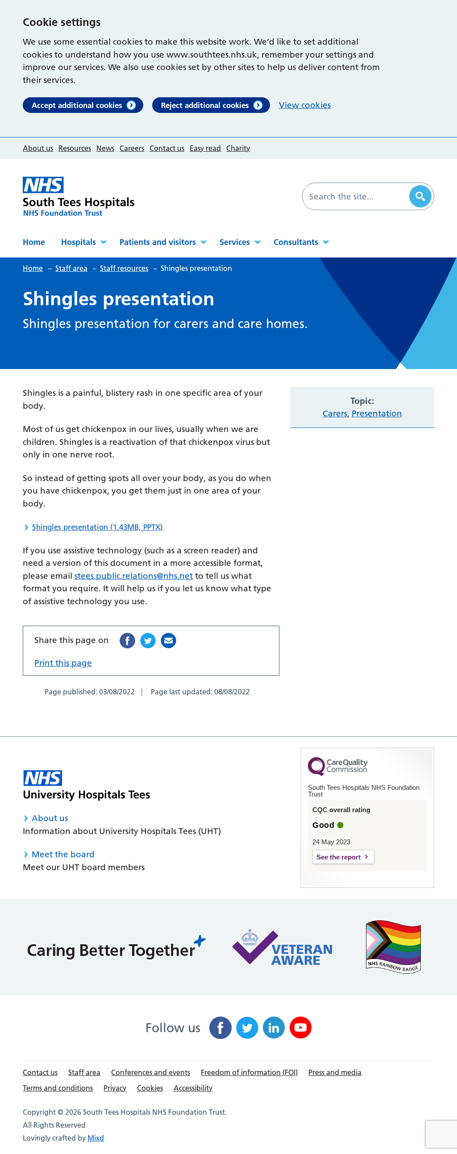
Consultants (296, 242)
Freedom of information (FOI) (249, 1072)
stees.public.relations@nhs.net (134, 576)
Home (34, 242)
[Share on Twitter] (148, 640)
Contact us (167, 148)
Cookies (150, 1087)
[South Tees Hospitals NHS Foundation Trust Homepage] (78, 196)
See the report (338, 857)
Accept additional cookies (77, 105)
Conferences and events (150, 1072)
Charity (238, 148)
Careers (132, 148)
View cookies (305, 105)
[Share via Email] (168, 640)
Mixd (95, 1137)
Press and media (334, 1072)
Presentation (377, 413)
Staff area (84, 1072)
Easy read (205, 148)
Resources (74, 148)
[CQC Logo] (338, 773)
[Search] (420, 196)
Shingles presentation (97, 527)
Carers (335, 413)
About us (38, 148)
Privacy (115, 1087)
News (105, 148)
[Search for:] (357, 196)
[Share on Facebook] (127, 640)
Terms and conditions (58, 1087)
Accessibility (193, 1087)
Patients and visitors (158, 242)
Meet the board (63, 854)
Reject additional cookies (205, 105)
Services (235, 242)
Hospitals (78, 242)
